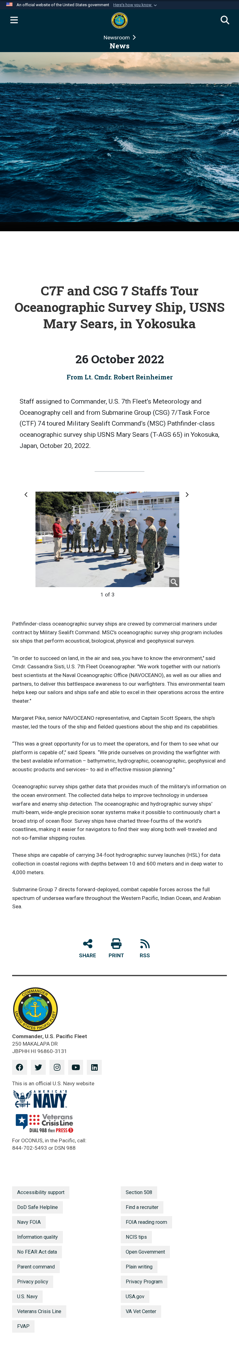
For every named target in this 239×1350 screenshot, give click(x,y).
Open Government (145, 1252)
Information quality (37, 1237)
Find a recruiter (142, 1207)
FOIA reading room (146, 1222)
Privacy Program (144, 1282)
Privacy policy (32, 1282)
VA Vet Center (141, 1311)
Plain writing (139, 1267)
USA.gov (135, 1296)
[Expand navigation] (14, 20)
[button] (135, 5)
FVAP (23, 1326)
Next (186, 497)
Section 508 (139, 1192)
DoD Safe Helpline (37, 1207)
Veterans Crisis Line (39, 1311)
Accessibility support (40, 1192)
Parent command (36, 1267)
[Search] (225, 20)
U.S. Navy (27, 1296)
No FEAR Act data (37, 1252)
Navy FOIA (29, 1222)
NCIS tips (136, 1237)
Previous (27, 497)
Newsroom (117, 37)
